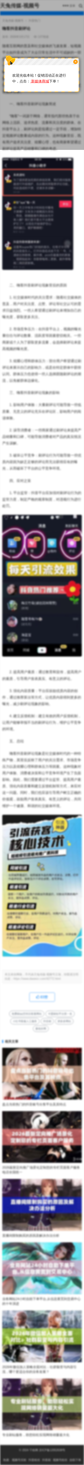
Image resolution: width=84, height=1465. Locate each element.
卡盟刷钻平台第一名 (60, 1013)
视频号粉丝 (60, 1460)
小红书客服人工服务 (25, 1021)
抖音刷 (47, 1021)
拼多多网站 (64, 1021)
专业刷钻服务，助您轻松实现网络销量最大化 (35, 1435)
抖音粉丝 (34, 1460)
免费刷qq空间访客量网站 (27, 1013)
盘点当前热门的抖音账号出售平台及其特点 (34, 1104)
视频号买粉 (19, 1460)
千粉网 (33, 1450)
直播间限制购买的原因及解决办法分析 (30, 1235)
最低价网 (40, 1028)
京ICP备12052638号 (51, 1450)
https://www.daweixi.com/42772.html (37, 978)
